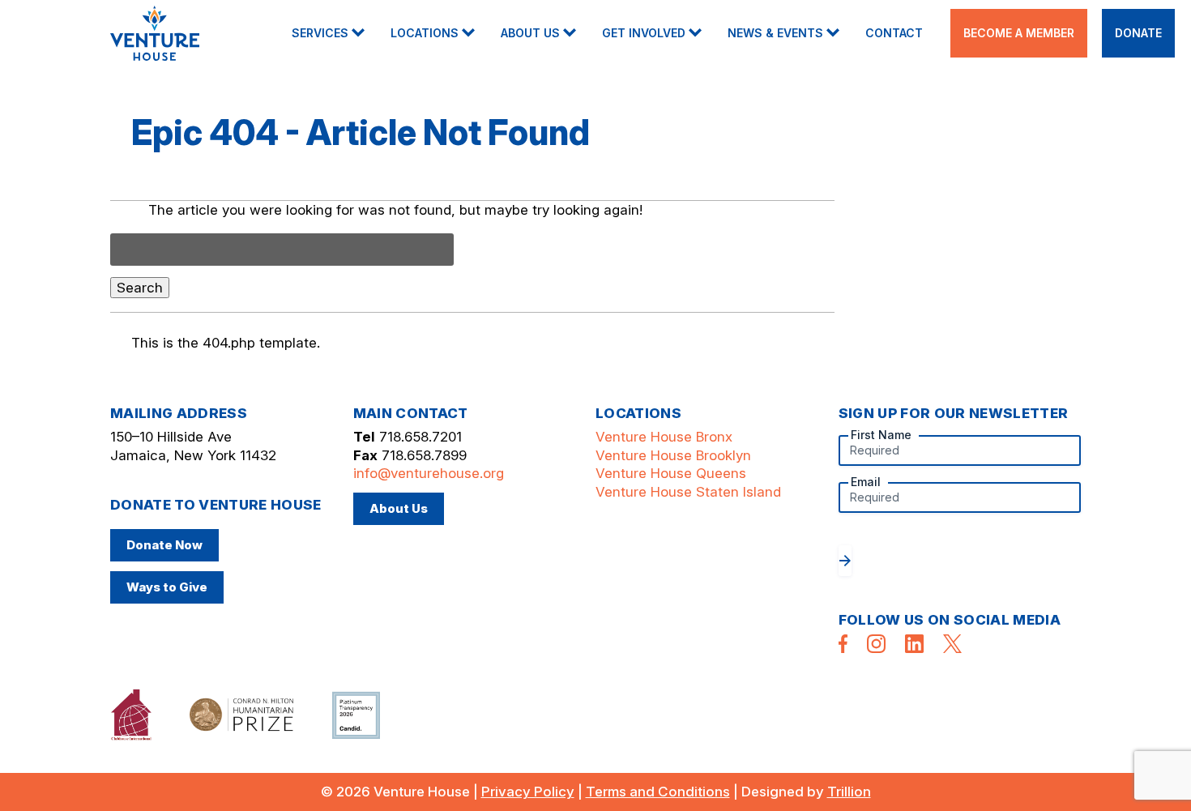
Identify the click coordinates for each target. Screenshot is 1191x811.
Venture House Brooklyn (673, 455)
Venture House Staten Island (688, 492)
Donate (1138, 33)
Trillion (849, 791)
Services (320, 33)
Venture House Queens (671, 473)
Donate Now (164, 545)
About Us (530, 33)
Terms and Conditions (658, 791)
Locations (425, 33)
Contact (894, 33)
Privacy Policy (527, 791)
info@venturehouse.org (428, 473)
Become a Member (1018, 33)
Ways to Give (166, 587)
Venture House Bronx (664, 437)
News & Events (775, 33)
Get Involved (643, 33)
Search (140, 288)
